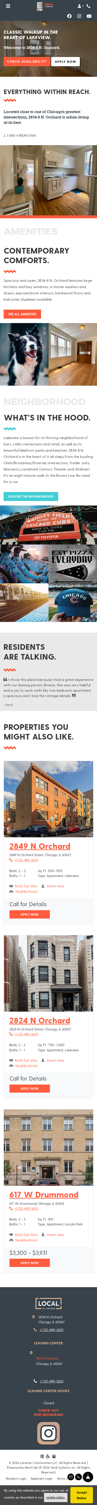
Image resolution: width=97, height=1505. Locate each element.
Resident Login (16, 1478)
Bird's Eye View (26, 886)
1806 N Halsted (47, 1358)
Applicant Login (42, 1478)
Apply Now (67, 61)
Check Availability (27, 61)
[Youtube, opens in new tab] (89, 16)
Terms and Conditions (72, 1478)
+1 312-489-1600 (23, 860)
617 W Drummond (44, 1194)
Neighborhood (26, 891)
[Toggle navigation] (8, 6)
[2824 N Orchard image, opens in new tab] (48, 973)
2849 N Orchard (39, 846)
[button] (80, 6)
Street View (55, 886)
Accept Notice (82, 1495)
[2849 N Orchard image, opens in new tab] (48, 799)
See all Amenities (22, 314)
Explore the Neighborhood (30, 496)
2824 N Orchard (39, 1020)
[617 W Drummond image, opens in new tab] (48, 1147)
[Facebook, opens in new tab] (69, 16)
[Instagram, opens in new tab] (79, 16)
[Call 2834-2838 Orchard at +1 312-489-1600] (89, 6)
